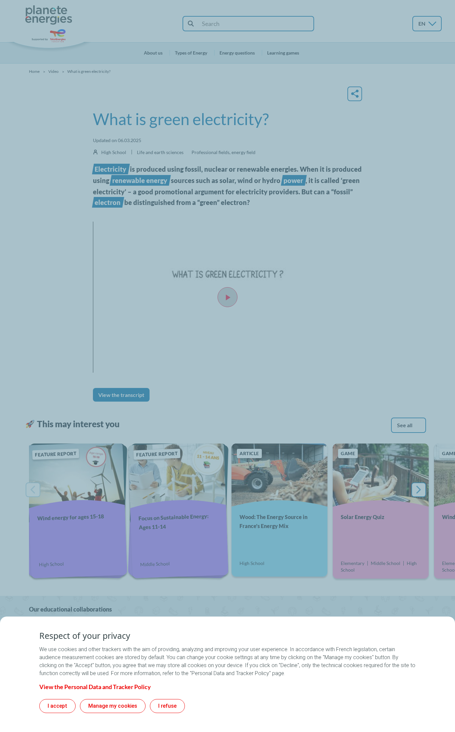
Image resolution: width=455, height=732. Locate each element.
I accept (57, 706)
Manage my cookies (112, 706)
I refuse (167, 706)
